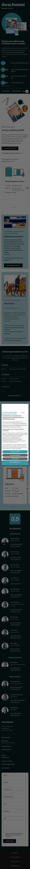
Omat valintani (15, 458)
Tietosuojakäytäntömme (14, 462)
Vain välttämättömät (15, 455)
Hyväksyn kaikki (15, 451)
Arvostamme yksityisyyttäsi (9, 412)
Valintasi (23, 412)
